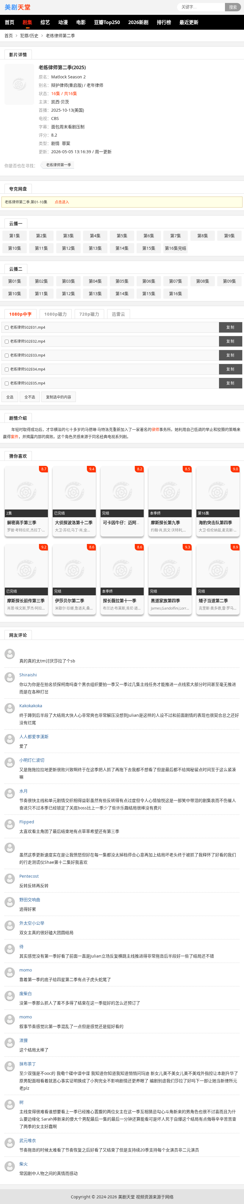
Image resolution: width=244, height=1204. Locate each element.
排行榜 (164, 22)
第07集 (175, 281)
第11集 (41, 248)
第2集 (41, 235)
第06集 (148, 281)
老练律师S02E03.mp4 (27, 355)
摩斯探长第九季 (165, 522)
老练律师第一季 (58, 164)
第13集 (95, 248)
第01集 (14, 281)
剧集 (27, 22)
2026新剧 (138, 22)
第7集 (175, 235)
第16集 (175, 293)
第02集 (41, 281)
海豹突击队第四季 (215, 522)
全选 (9, 397)
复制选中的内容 (58, 397)
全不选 (29, 397)
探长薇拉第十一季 (119, 600)
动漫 (63, 22)
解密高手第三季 (21, 522)
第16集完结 (175, 248)
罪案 (66, 143)
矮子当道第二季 (213, 600)
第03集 (68, 281)
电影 (81, 22)
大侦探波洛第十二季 (74, 522)
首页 (9, 22)
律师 (155, 429)
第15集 (148, 248)
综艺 (45, 22)
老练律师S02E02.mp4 (27, 341)
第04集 (95, 281)
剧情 (55, 143)
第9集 (229, 235)
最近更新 (188, 22)
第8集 (202, 235)
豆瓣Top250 (107, 22)
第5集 (122, 235)
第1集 (14, 235)
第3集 (68, 235)
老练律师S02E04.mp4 (27, 369)
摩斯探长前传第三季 (26, 600)
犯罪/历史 (29, 35)
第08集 (202, 281)
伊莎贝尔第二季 (69, 600)
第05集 (122, 281)
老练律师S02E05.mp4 (27, 383)
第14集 (122, 248)
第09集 (229, 281)
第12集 (68, 248)
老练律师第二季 (60, 35)
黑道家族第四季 (165, 600)
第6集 (148, 235)
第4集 (95, 235)
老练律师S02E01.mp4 (27, 327)
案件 (14, 436)
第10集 (14, 248)
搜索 (233, 7)
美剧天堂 (126, 1197)
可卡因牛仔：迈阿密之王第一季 (132, 522)
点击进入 (62, 202)
